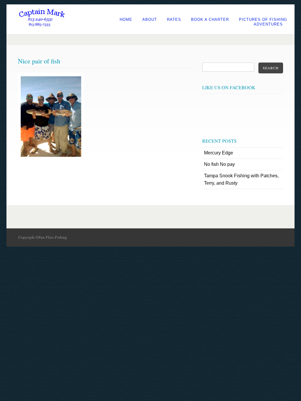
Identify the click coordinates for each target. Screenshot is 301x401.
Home (126, 19)
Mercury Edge (218, 152)
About (149, 19)
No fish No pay (219, 164)
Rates (174, 19)
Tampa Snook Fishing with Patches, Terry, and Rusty (241, 179)
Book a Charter (210, 19)
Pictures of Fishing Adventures (263, 21)
